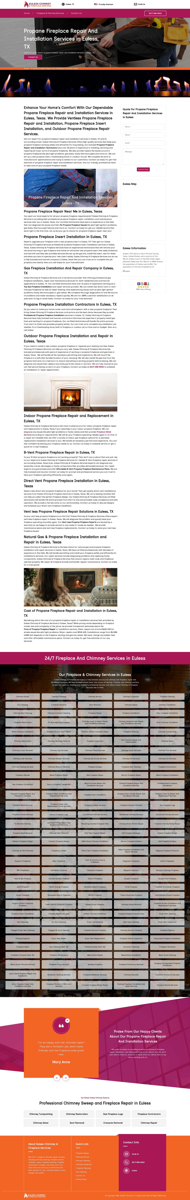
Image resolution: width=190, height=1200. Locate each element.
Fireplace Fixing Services (59, 964)
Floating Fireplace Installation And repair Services (131, 985)
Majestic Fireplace (131, 870)
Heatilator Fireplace (59, 870)
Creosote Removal (58, 705)
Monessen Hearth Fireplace (59, 895)
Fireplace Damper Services (131, 805)
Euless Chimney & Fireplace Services (135, 1196)
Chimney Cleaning (59, 697)
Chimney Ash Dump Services (95, 759)
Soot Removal (94, 705)
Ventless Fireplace (95, 964)
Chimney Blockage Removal (59, 741)
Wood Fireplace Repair (59, 775)
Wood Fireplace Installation (167, 775)
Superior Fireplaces (23, 861)
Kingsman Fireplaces (131, 861)
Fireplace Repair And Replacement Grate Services (58, 805)
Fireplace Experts (167, 930)
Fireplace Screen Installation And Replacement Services (167, 904)
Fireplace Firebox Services (95, 805)
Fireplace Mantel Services (167, 985)
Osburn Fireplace (95, 879)
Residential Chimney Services (131, 814)
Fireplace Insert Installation (22, 914)
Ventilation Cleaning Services (58, 975)
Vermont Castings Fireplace (167, 870)
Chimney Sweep (22, 697)
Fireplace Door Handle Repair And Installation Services (131, 795)
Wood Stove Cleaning (167, 955)
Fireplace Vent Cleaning (131, 767)
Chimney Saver (167, 741)
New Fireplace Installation (167, 713)
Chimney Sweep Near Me (95, 947)
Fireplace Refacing (131, 732)
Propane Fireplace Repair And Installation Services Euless (54, 68)
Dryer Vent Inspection (167, 922)
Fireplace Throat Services (22, 814)
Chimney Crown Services (23, 750)
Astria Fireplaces (167, 861)
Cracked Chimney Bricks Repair (167, 824)
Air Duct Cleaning (59, 922)
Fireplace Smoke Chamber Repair (95, 732)
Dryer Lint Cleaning (95, 922)
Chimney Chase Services (95, 750)
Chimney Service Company (131, 930)
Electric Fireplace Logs (59, 814)
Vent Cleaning (22, 922)
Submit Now (143, 169)
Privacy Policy (81, 1179)
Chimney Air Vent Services (22, 851)
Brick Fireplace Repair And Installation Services (22, 985)
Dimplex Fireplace (131, 879)
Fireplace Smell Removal (22, 833)
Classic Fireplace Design (167, 833)
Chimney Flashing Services (22, 767)
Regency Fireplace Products (167, 851)
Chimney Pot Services (131, 759)
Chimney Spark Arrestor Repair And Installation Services (95, 722)
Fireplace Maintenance (59, 955)
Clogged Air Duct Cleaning (58, 930)
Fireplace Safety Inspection (131, 938)
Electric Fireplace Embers (131, 841)
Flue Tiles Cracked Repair (95, 833)
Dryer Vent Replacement (95, 938)
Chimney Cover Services (131, 750)
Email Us (141, 4)
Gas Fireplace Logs (167, 805)
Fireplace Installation (131, 713)
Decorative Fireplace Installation (167, 938)
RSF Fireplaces (23, 870)
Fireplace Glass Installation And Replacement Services (59, 795)
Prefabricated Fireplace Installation (167, 784)
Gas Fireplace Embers (167, 841)
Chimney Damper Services (58, 759)
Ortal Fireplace (131, 887)
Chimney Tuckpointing (167, 732)
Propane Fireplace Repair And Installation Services (23, 795)
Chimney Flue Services (167, 750)
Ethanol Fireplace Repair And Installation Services (131, 784)
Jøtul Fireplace (23, 887)
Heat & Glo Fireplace (22, 879)
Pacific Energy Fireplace (59, 887)
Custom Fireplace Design (59, 841)
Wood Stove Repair (95, 955)
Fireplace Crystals (58, 851)
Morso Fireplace (94, 895)
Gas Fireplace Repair (95, 775)
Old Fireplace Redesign (131, 833)
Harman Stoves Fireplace (59, 879)
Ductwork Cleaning (131, 947)
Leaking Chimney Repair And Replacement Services (58, 824)
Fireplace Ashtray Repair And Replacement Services (167, 795)
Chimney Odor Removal (58, 833)
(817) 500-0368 (155, 13)
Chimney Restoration (22, 741)
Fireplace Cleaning (167, 697)
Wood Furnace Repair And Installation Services (95, 784)
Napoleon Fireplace (95, 870)
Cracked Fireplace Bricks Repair (95, 985)
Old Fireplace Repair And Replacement (131, 741)
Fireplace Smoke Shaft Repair (59, 732)
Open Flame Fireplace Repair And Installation (22, 975)
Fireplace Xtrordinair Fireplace (167, 887)
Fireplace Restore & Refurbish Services (58, 985)
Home (26, 13)
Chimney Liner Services (22, 759)
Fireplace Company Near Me (22, 955)
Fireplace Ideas (22, 947)
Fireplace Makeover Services (95, 975)
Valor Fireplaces (58, 861)
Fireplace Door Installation (95, 795)
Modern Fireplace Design (23, 841)
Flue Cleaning (22, 705)
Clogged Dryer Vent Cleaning (22, 930)
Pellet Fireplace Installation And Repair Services (131, 851)
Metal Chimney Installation (23, 732)
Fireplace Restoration (22, 722)
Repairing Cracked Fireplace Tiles (95, 824)
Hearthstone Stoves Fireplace (167, 895)
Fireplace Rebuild (23, 775)
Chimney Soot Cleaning (22, 713)
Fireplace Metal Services (23, 805)
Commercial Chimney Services (95, 814)
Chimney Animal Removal (131, 904)
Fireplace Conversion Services (131, 964)
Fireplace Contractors (167, 767)
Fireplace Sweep (95, 767)
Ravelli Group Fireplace (95, 904)
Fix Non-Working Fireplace (59, 722)
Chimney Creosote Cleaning (59, 713)
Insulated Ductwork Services (167, 975)
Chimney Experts (23, 938)
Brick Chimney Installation (167, 722)
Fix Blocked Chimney (22, 824)
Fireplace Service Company (95, 930)
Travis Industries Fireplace (131, 895)
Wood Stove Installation (131, 955)
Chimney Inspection (131, 697)
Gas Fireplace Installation (22, 784)
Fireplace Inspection (95, 741)
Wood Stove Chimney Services (22, 964)
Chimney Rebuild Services (58, 914)
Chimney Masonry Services (59, 767)
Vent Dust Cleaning (131, 922)
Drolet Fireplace (22, 895)
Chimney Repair (131, 705)
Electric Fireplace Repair (131, 775)
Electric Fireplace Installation (59, 784)
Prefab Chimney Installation (95, 914)
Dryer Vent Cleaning (167, 914)
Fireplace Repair (95, 713)
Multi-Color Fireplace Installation (95, 851)
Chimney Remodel (131, 975)
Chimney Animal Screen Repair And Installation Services (131, 722)
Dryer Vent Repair (58, 938)
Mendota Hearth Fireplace (95, 887)
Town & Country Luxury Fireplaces (95, 861)
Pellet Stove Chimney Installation (95, 841)
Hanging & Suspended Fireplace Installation (167, 964)
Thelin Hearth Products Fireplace (58, 904)
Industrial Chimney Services (167, 814)
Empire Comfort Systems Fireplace (22, 904)
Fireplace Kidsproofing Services (131, 914)
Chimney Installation (167, 705)
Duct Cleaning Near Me (58, 947)
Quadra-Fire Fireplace (167, 879)
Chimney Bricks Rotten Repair (131, 824)
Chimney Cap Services (59, 750)
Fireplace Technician (167, 947)
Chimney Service (95, 697)
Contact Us (76, 13)
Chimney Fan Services (167, 759)
